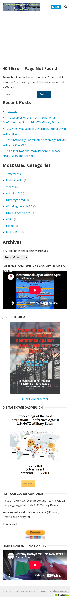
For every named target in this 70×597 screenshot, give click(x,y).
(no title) (12, 111)
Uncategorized (15, 200)
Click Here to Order (35, 399)
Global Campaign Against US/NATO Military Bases (39, 591)
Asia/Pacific (13, 193)
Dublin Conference (18, 213)
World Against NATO (19, 206)
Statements (13, 174)
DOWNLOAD (28, 483)
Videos (10, 187)
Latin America (14, 180)
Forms (10, 226)
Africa (9, 219)
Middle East (13, 232)
